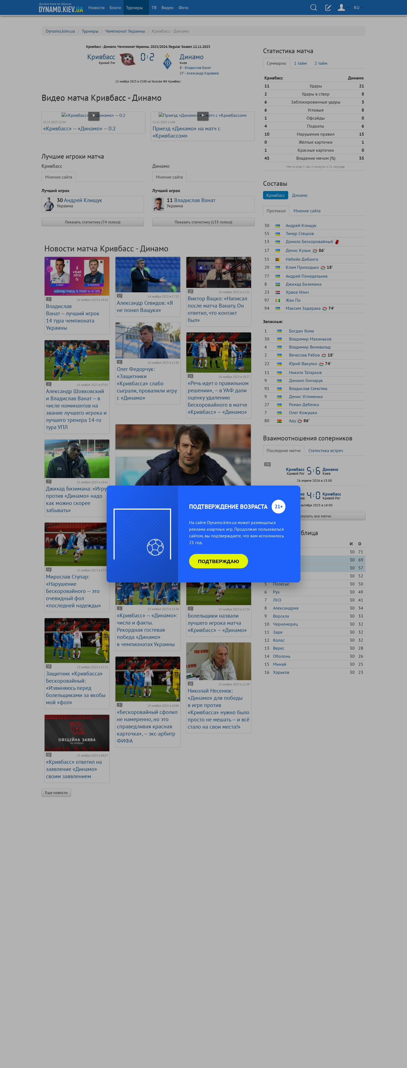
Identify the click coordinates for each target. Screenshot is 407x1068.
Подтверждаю (218, 561)
